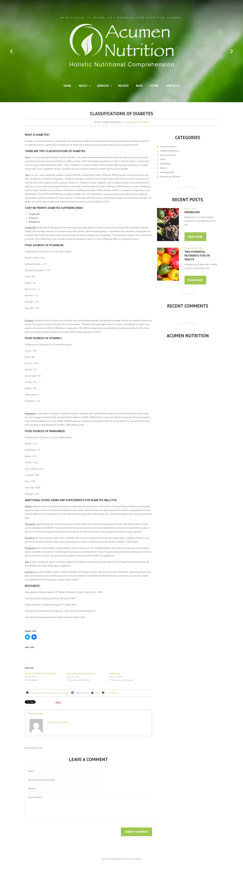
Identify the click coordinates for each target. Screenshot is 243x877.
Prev (11, 51)
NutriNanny (165, 163)
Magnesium (114, 673)
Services (101, 86)
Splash (97, 122)
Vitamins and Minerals (59, 693)
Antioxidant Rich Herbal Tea (80, 673)
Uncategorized (167, 172)
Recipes (123, 86)
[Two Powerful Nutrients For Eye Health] (168, 264)
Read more (195, 237)
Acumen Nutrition (188, 336)
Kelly (97, 693)
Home (67, 86)
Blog (139, 86)
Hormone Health (168, 155)
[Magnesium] (168, 224)
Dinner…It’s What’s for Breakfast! (41, 673)
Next (231, 51)
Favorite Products (168, 146)
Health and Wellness (112, 122)
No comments (112, 693)
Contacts (172, 86)
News (163, 159)
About (81, 86)
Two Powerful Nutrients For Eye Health (197, 255)
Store (154, 86)
